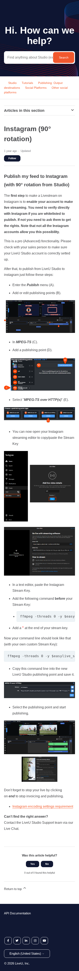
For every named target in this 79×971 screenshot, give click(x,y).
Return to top (13, 889)
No (47, 864)
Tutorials (27, 83)
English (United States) (25, 953)
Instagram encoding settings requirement (42, 806)
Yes (32, 864)
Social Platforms (36, 87)
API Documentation (17, 913)
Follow (12, 158)
